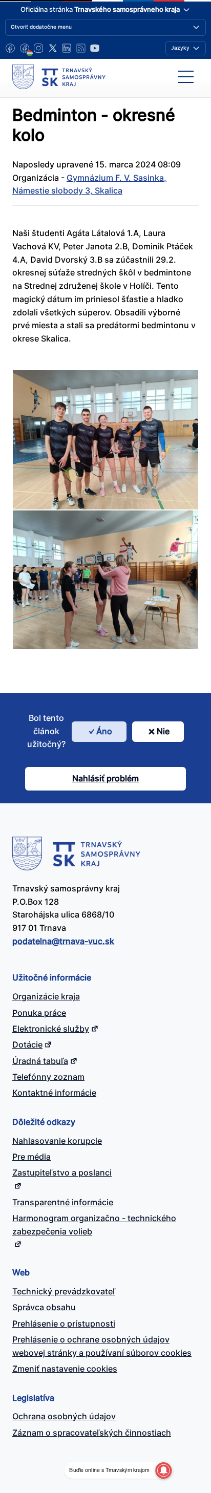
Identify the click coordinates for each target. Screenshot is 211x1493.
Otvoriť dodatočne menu (41, 27)
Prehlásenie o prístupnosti (63, 1323)
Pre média (31, 1156)
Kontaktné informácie (54, 1092)
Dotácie (27, 1044)
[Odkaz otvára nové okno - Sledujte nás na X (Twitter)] (53, 48)
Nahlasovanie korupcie (57, 1141)
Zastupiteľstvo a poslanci (62, 1172)
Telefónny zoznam (48, 1077)
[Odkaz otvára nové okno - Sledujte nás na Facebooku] (10, 48)
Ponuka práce (39, 1013)
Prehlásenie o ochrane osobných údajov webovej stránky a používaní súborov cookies (102, 1346)
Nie (163, 731)
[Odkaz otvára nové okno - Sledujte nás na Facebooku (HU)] (24, 48)
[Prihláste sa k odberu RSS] (81, 48)
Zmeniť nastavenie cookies (64, 1368)
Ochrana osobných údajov (64, 1416)
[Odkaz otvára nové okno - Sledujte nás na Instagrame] (38, 48)
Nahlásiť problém (105, 778)
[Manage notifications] (163, 1470)
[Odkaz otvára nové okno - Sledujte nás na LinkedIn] (66, 48)
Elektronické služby (50, 1028)
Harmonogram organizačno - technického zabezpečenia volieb (94, 1224)
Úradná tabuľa (40, 1061)
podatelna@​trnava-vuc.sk (63, 941)
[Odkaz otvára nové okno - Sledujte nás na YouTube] (95, 48)
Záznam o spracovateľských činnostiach (91, 1432)
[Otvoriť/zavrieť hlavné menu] (186, 77)
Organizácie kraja (46, 996)
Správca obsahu (44, 1307)
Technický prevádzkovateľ (63, 1291)
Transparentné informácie (62, 1202)
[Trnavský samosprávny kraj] (59, 77)
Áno (104, 731)
